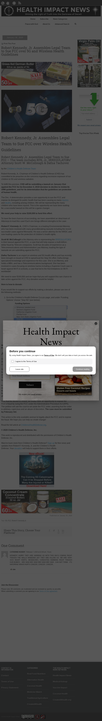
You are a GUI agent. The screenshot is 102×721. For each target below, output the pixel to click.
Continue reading (82, 369)
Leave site (19, 369)
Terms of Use (49, 355)
